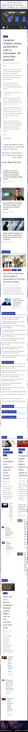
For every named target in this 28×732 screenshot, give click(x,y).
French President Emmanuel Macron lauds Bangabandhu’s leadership (9, 531)
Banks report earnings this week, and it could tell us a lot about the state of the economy (12, 236)
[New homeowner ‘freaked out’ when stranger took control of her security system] (13, 189)
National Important (8, 452)
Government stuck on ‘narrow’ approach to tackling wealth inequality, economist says (10, 705)
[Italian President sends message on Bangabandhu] (3, 547)
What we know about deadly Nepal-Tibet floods (14, 391)
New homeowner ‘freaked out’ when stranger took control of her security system (12, 206)
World (5, 455)
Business (5, 36)
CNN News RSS (8, 406)
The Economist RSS (9, 417)
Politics (5, 593)
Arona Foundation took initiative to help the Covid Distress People (8, 468)
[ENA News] (3, 27)
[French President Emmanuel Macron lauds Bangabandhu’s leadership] (3, 532)
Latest (19, 270)
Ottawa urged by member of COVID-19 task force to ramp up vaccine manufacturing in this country (9, 685)
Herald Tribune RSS (10, 412)
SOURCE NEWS (7, 138)
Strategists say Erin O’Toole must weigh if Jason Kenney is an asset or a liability (10, 664)
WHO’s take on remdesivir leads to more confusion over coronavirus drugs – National (12, 155)
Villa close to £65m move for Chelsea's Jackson (14, 401)
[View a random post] (24, 27)
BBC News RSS (8, 362)
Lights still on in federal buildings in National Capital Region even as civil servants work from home (8, 612)
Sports (20, 452)
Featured (14, 270)
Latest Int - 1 (6, 449)
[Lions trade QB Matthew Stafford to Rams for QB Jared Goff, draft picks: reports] (20, 564)
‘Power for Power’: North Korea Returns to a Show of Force (11, 510)
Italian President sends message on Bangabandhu (9, 545)
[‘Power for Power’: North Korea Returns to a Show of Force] (5, 513)
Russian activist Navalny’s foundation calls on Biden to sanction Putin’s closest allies (18, 302)
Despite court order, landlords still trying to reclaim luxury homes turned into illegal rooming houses (12, 175)
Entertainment (7, 270)
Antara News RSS (9, 313)
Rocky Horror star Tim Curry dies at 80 (11, 398)
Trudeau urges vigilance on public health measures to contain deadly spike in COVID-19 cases (14, 147)
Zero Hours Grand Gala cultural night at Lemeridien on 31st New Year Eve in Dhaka (14, 277)
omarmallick (17, 63)
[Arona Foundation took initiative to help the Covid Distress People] (8, 443)
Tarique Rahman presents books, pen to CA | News (14, 5)
